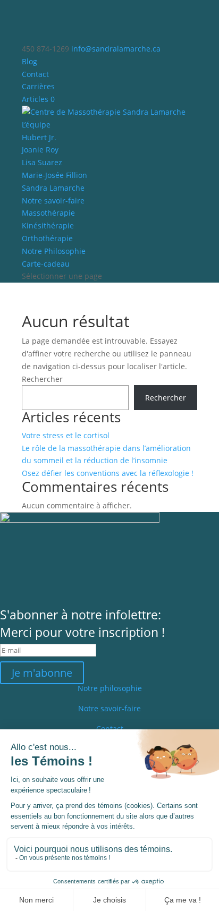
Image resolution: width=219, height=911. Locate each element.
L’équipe (36, 125)
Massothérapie (48, 213)
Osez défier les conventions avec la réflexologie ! (107, 473)
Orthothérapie (47, 238)
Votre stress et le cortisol (66, 435)
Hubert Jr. (39, 137)
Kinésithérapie (48, 225)
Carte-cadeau (46, 264)
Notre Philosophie (54, 251)
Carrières (38, 86)
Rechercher (42, 379)
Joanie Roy (40, 149)
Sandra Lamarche (53, 188)
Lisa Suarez (42, 162)
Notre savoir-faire (53, 200)
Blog (29, 61)
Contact (35, 74)
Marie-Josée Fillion (54, 175)
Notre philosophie (110, 688)
